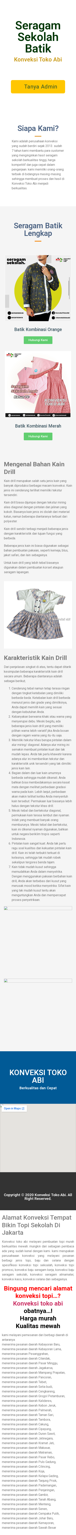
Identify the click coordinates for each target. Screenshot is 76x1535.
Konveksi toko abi (38, 1303)
